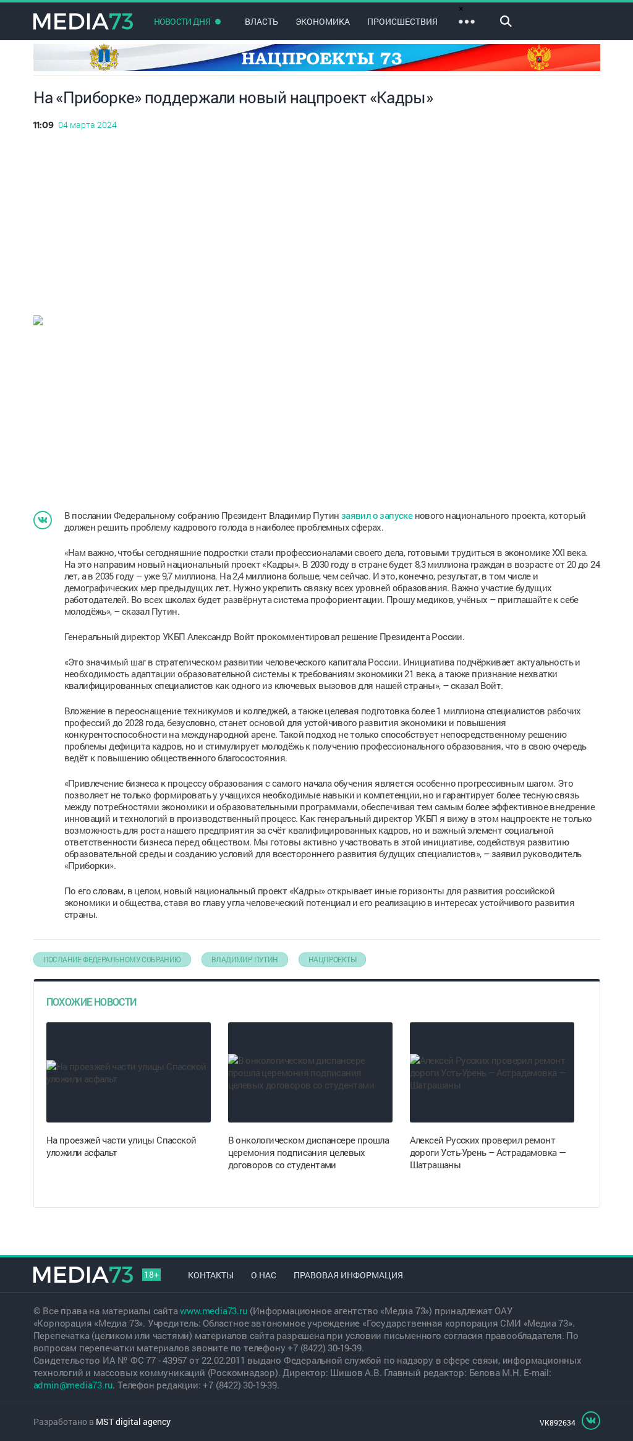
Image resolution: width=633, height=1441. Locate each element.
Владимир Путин (244, 959)
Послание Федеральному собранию (112, 959)
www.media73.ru (213, 1310)
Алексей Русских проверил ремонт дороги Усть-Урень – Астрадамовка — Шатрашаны (488, 1152)
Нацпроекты (332, 959)
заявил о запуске (376, 515)
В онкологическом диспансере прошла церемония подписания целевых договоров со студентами (308, 1152)
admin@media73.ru (73, 1385)
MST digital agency (133, 1421)
